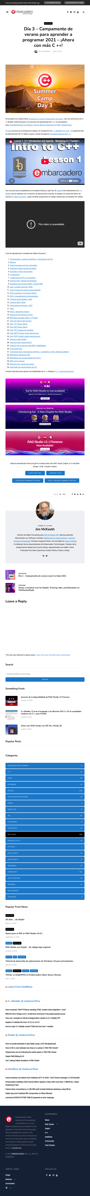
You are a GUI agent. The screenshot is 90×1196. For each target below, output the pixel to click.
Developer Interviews (45, 797)
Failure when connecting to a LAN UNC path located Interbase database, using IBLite (38, 1089)
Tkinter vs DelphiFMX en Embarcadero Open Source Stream (33, 975)
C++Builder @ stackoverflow (24, 1001)
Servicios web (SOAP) (18, 339)
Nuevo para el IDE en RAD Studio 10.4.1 (23, 933)
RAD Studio (45, 853)
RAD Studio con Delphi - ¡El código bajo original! (27, 947)
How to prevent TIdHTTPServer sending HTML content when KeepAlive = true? (35, 1010)
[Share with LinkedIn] (77, 494)
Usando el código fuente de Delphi (23, 268)
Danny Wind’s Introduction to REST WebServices (52, 125)
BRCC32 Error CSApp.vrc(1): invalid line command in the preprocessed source (35, 1014)
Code (45, 778)
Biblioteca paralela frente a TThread (24, 318)
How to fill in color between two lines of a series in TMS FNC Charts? (31, 1048)
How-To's (45, 809)
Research (45, 866)
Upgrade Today (55, 473)
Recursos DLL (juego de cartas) (22, 364)
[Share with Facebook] (72, 494)
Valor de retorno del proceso (21, 321)
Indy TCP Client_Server (18, 324)
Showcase (45, 872)
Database (45, 784)
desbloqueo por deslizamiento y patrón (59, 538)
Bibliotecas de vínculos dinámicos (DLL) (25, 358)
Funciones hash (16, 349)
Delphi (45, 790)
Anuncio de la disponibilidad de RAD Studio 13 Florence (45, 697)
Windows (45, 897)
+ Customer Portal (52, 3)
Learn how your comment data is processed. (53, 655)
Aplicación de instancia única (21, 315)
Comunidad (9, 1183)
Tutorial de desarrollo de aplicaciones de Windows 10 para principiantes (39, 961)
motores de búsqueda (22, 541)
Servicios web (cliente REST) (21, 343)
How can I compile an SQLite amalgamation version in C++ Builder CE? (32, 1018)
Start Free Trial (35, 473)
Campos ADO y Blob (18, 302)
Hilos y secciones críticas (19, 312)
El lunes (8, 131)
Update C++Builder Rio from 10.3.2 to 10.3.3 (22, 1022)
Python (45, 847)
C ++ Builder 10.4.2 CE (60, 131)
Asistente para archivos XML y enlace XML (26, 284)
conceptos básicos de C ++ (60, 134)
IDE (45, 815)
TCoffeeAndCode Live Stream (20, 125)
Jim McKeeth (45, 51)
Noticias (48, 23)
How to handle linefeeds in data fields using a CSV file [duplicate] (30, 1044)
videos (59, 191)
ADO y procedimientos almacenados (24, 296)
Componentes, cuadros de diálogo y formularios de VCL (31, 259)
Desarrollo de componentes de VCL (23, 367)
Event (45, 803)
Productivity (45, 840)
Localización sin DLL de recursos (22, 278)
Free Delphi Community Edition (28, 480)
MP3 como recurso (17, 361)
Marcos (13, 262)
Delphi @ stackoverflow (21, 1035)
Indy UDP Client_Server (18, 327)
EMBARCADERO (18, 1154)
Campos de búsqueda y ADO (21, 299)
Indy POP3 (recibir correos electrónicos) (25, 336)
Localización (15, 275)
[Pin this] (80, 494)
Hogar (7, 1175)
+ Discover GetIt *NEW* (74, 3)
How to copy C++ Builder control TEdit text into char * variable (29, 1026)
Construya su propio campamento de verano (46, 119)
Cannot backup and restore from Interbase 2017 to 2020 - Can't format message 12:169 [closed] (42, 1078)
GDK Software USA (51, 535)
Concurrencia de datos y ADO (21, 305)
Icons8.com (16, 1148)
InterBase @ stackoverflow (23, 1069)
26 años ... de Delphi (14, 919)
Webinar (45, 884)
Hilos (12, 309)
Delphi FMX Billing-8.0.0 (14, 1056)
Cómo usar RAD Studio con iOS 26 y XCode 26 (41, 725)
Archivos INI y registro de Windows (23, 281)
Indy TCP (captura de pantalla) (22, 330)
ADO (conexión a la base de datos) (23, 293)
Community (49, 1141)
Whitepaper (45, 891)
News (47, 1120)
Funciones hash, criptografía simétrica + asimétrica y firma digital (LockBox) (39, 352)
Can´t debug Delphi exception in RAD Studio (22, 1060)
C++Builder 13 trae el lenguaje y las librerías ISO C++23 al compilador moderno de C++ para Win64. (51, 712)
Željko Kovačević (19, 197)
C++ (45, 772)
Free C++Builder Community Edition (62, 480)
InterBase (45, 822)
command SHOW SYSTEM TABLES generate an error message (29, 1097)
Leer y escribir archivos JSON (21, 287)
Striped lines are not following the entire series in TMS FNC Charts (30, 1052)
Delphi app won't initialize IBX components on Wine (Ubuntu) (28, 1093)
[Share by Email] (83, 494)
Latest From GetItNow (20, 986)
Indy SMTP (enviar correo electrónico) (24, 333)
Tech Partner (45, 878)
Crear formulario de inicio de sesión (23, 265)
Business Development (45, 765)
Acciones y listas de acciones (21, 272)
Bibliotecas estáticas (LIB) (20, 355)
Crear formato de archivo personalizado (25, 290)
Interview (45, 828)
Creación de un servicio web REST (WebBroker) (28, 346)
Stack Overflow (71, 541)
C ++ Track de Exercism (65, 371)
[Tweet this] (75, 494)
